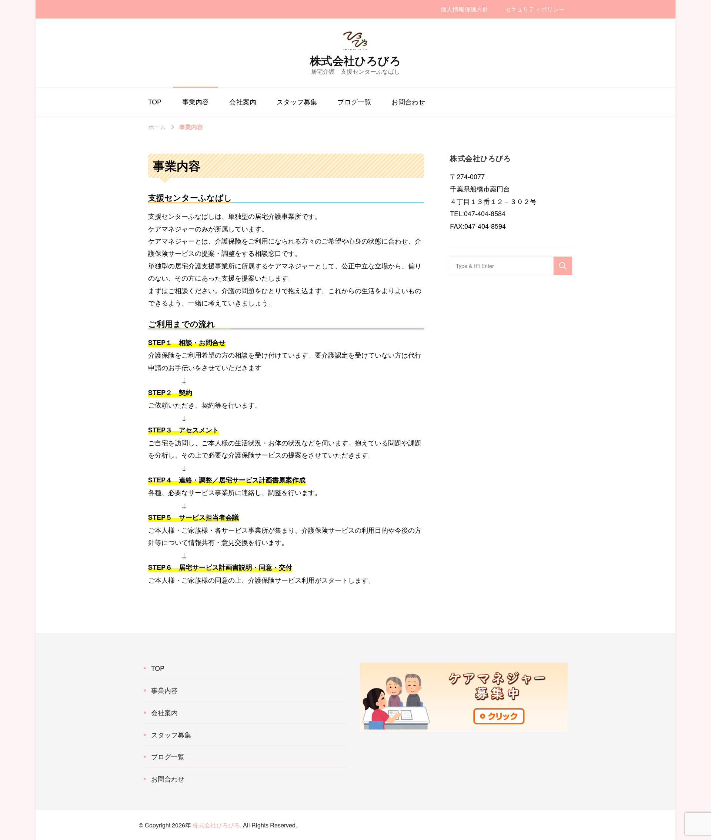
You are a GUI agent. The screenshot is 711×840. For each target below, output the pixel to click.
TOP (155, 101)
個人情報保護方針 (464, 9)
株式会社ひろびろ (355, 60)
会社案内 (242, 101)
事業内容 (195, 101)
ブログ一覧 (354, 101)
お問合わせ (408, 101)
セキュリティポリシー (535, 9)
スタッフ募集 (297, 101)
